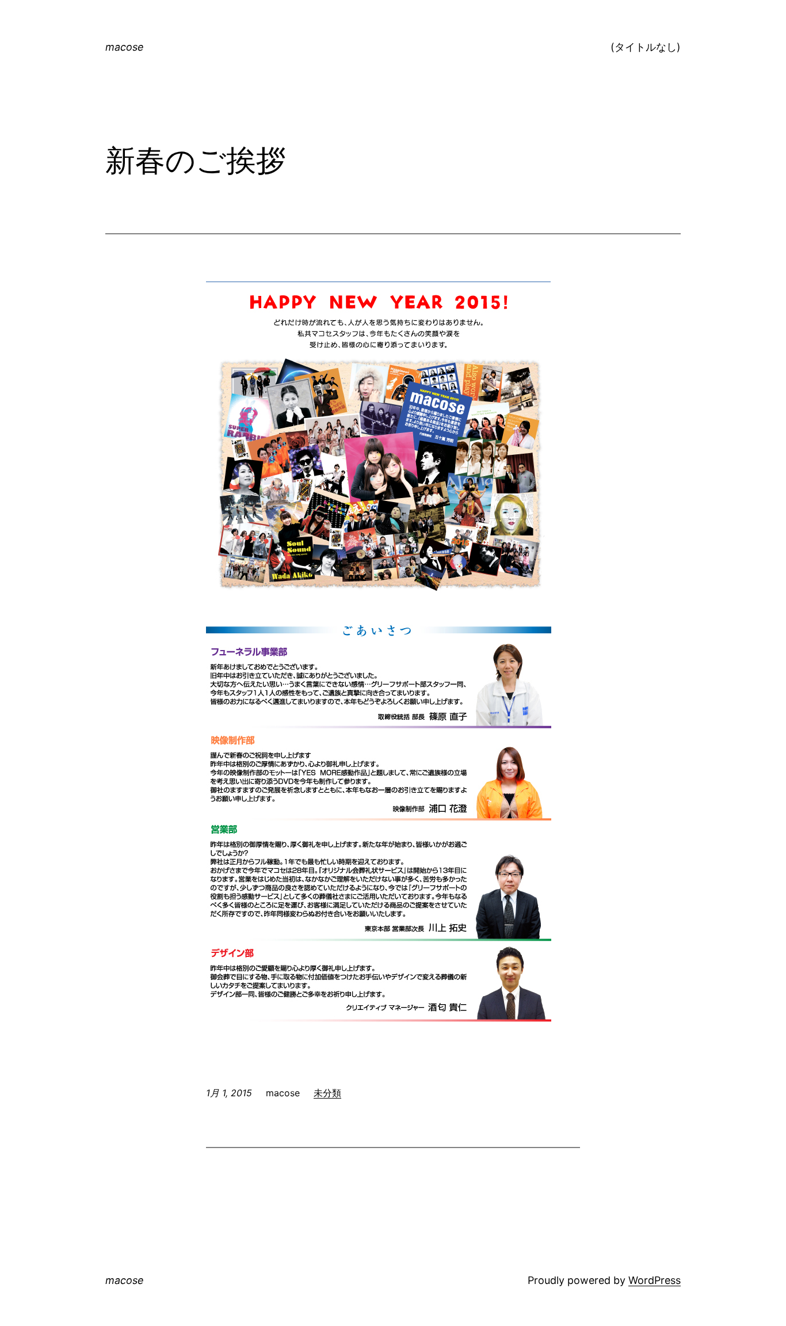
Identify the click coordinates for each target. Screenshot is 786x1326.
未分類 (327, 1093)
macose (124, 47)
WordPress (654, 1280)
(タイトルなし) (646, 47)
